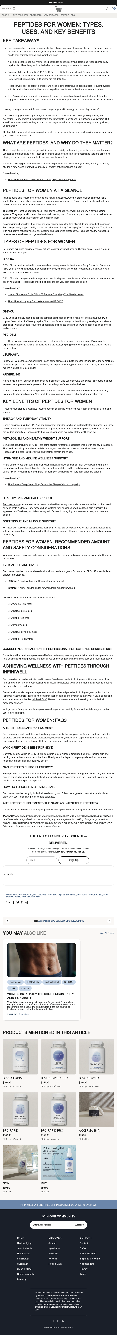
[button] (30, 1238)
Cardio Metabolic (25, 1274)
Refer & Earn (55, 1264)
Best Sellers (68, 15)
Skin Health (23, 1259)
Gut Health (22, 1264)
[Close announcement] (112, 2)
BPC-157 (98, 895)
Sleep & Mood (24, 1269)
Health (17, 897)
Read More (24, 1014)
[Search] (14, 8)
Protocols (36, 15)
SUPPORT (86, 1238)
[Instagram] (58, 1321)
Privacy (83, 1269)
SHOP (20, 1238)
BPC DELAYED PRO (42, 895)
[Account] (107, 8)
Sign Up (73, 860)
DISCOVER (55, 1238)
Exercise (9, 897)
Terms (83, 1274)
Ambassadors (87, 1264)
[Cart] (112, 8)
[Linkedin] (63, 1321)
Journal (52, 1243)
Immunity (25, 988)
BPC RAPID (71, 895)
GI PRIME (68, 982)
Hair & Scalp (23, 1254)
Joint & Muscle (28, 897)
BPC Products (20, 15)
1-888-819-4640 (88, 1254)
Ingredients (54, 1248)
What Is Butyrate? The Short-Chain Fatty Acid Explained (40, 996)
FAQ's (83, 1248)
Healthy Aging (24, 1243)
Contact (84, 1243)
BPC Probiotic (33, 982)
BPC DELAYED (25, 895)
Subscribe (79, 1225)
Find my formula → (57, 3)
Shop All (6, 15)
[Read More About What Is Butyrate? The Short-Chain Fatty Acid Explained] (41, 960)
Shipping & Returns (90, 1259)
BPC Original (59, 895)
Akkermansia (11, 895)
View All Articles (107, 933)
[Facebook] (53, 1321)
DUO (105, 895)
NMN (38, 897)
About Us (53, 1254)
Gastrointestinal (52, 982)
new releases (51, 15)
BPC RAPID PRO (85, 895)
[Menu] (6, 8)
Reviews (53, 1259)
